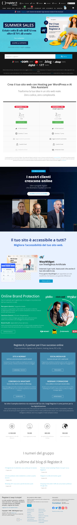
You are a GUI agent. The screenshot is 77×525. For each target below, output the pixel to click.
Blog (23, 3)
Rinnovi (55, 3)
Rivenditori (48, 3)
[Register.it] (9, 3)
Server (9, 8)
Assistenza (29, 512)
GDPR (43, 8)
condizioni (27, 47)
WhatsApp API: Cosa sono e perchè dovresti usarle (19, 484)
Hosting (24, 8)
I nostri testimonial (30, 519)
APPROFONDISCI (8, 332)
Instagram (66, 508)
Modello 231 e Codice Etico (43, 515)
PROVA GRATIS (57, 370)
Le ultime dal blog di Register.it (38, 461)
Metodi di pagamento (31, 517)
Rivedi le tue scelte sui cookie (57, 511)
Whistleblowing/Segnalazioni (32, 520)
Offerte (33, 3)
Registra (24, 12)
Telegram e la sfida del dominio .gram (50, 476)
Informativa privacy (30, 510)
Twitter (56, 508)
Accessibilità (49, 8)
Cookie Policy (40, 512)
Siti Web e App (38, 8)
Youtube (63, 508)
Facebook (53, 508)
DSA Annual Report (42, 510)
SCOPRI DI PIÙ (19, 396)
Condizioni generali (30, 509)
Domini (4, 8)
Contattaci (29, 514)
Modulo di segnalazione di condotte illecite (43, 521)
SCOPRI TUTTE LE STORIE (38, 194)
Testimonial (27, 3)
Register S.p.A (13, 512)
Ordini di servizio (41, 509)
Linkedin (60, 508)
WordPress (30, 8)
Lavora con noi (41, 514)
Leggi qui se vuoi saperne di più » (10, 507)
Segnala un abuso (41, 517)
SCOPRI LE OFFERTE (19, 43)
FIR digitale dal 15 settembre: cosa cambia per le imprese (21, 468)
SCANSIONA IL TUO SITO (19, 370)
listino (52, 73)
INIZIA (29, 505)
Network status (41, 519)
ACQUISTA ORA (21, 122)
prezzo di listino (57, 157)
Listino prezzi (29, 515)
